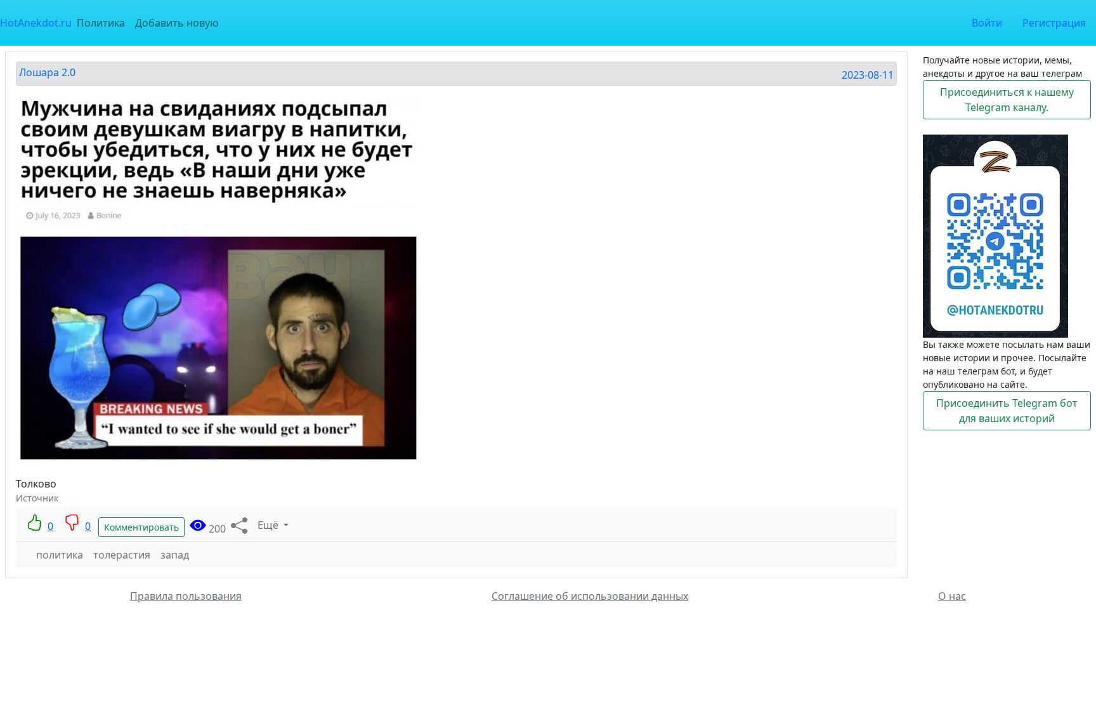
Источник (37, 498)
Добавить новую (176, 23)
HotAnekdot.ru (36, 23)
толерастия (121, 555)
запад (174, 555)
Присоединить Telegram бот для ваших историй (1007, 410)
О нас (952, 596)
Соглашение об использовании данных (590, 596)
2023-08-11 (868, 75)
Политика (101, 23)
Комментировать (141, 527)
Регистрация (1054, 23)
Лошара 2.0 (47, 72)
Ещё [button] (269, 525)
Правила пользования (186, 596)
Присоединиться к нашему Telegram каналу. (1007, 99)
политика (59, 555)
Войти (987, 23)
